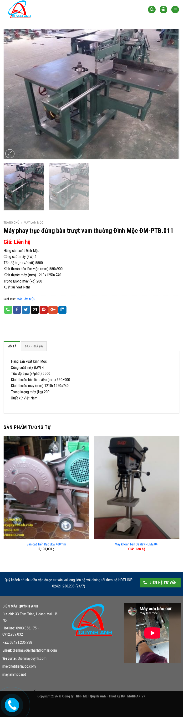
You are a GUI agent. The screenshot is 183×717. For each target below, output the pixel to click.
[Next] (170, 94)
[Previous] (13, 94)
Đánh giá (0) (34, 346)
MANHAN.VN (136, 696)
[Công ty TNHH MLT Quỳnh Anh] (27, 9)
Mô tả (11, 346)
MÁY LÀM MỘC (33, 222)
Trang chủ (11, 222)
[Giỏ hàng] (163, 10)
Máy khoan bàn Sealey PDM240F (136, 544)
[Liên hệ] (11, 704)
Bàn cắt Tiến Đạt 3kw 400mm (46, 544)
